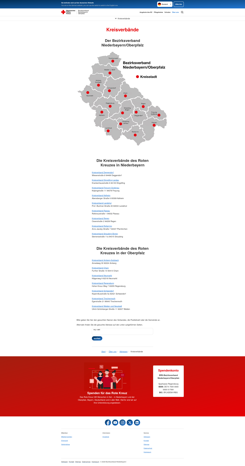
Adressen (147, 437)
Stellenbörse (65, 444)
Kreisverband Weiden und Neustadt (107, 306)
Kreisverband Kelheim (101, 195)
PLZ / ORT (97, 330)
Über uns (175, 12)
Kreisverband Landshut (101, 203)
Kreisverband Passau (101, 210)
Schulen (168, 12)
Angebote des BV (146, 12)
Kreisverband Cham (100, 267)
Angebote (105, 437)
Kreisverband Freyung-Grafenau (105, 187)
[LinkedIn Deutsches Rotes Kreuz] (137, 422)
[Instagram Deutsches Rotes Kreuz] (122, 422)
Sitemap (146, 444)
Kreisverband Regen (100, 218)
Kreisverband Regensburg (103, 283)
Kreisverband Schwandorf (103, 290)
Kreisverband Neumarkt (102, 275)
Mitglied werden (66, 437)
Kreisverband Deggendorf (103, 172)
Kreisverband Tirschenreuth (103, 298)
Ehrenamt (64, 440)
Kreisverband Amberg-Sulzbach (105, 260)
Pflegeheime (158, 12)
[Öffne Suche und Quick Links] (182, 12)
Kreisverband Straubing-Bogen (105, 233)
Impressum (147, 452)
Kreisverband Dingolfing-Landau (105, 180)
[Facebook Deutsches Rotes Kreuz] (108, 422)
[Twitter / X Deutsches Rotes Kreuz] (130, 422)
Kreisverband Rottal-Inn (102, 226)
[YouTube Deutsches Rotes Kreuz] (115, 422)
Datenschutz (148, 448)
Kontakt (146, 440)
